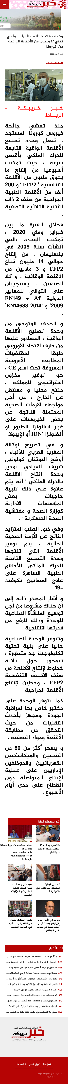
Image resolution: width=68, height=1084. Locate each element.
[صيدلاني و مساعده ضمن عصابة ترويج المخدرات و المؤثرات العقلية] (20, 872)
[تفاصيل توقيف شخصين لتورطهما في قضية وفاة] (48, 872)
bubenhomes (55, 63)
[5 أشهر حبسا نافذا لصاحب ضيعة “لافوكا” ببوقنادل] (48, 833)
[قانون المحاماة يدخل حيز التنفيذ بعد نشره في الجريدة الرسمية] (20, 908)
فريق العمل (34, 1064)
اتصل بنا (47, 1064)
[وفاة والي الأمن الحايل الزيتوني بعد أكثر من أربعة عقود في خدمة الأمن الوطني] (48, 908)
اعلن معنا (21, 1064)
